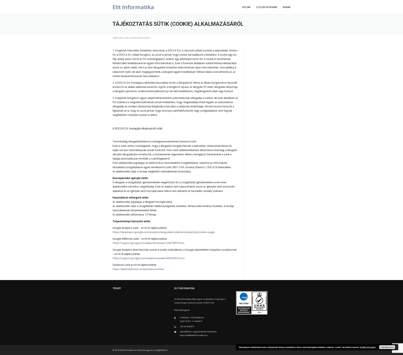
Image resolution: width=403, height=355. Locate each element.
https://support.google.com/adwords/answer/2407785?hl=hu (148, 243)
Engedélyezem (387, 347)
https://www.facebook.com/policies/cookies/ (138, 269)
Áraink (286, 7)
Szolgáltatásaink (266, 7)
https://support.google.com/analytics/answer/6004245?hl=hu (148, 258)
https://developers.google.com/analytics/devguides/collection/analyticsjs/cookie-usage (164, 232)
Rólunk (246, 7)
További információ (368, 347)
